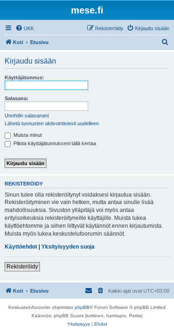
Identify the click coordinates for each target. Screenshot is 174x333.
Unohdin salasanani (27, 115)
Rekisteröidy (22, 266)
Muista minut (27, 135)
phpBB (82, 307)
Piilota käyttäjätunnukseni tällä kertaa (54, 143)
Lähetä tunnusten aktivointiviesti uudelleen (52, 123)
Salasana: (16, 98)
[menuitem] (24, 28)
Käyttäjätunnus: (24, 77)
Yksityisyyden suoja (68, 246)
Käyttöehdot (21, 246)
